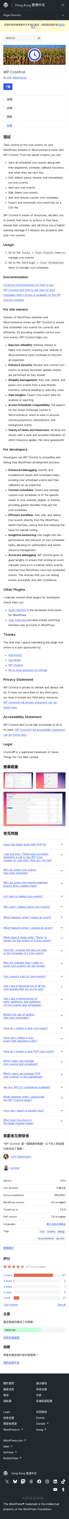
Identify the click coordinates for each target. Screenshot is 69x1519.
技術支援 (8, 1417)
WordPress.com (14, 1440)
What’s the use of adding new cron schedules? (18, 1016)
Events (40, 1417)
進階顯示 (8, 1248)
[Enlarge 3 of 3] (61, 796)
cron (42, 1231)
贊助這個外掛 (11, 1362)
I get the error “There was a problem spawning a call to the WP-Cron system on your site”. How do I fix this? (27, 857)
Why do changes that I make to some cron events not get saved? (24, 964)
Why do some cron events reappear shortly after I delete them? (25, 884)
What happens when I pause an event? (27, 917)
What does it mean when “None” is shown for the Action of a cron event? (27, 939)
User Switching (17, 620)
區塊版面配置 (44, 1401)
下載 (8, 86)
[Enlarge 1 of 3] (28, 776)
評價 (9, 108)
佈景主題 (41, 1389)
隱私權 (7, 1401)
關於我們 (8, 1383)
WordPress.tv (13, 1429)
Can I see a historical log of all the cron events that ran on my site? (24, 987)
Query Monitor (17, 610)
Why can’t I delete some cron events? (26, 906)
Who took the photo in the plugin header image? (18, 1122)
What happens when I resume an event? (28, 927)
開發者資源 (10, 1423)
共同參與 (41, 1412)
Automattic (15, 655)
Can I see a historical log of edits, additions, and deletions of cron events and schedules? (22, 1001)
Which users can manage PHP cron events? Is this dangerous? (23, 1075)
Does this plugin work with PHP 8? (24, 844)
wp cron (60, 1238)
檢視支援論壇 (11, 1337)
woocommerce (46, 1238)
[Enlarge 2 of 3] (61, 776)
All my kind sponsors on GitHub (27, 670)
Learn (6, 1412)
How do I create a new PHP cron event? (28, 1051)
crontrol (51, 1231)
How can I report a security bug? (23, 1110)
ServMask (14, 660)
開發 (9, 116)
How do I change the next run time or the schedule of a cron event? (25, 951)
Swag (41, 1429)
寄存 (6, 1395)
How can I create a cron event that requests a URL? (20, 1039)
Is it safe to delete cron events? (23, 896)
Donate (42, 1423)
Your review (10, 1304)
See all (62, 1304)
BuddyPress (12, 1458)
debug (61, 1231)
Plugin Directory (12, 15)
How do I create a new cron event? (25, 1028)
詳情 (9, 99)
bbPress (10, 1452)
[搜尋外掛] (39, 38)
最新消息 (8, 1389)
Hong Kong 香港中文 (24, 1473)
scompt (15, 1168)
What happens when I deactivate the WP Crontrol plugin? (23, 1098)
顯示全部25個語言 (56, 1224)
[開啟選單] (63, 5)
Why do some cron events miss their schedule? (19, 871)
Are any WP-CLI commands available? (26, 1087)
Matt (8, 1446)
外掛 (39, 1395)
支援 (9, 125)
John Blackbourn (16, 77)
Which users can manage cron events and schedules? (20, 1062)
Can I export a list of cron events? (24, 976)
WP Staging (15, 665)
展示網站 (41, 1383)
